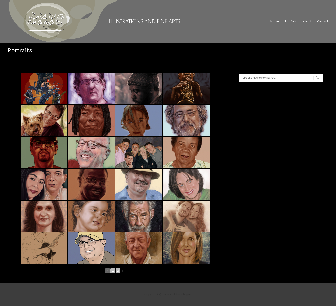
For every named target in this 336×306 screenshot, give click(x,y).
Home (274, 21)
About (307, 21)
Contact (322, 21)
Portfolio (291, 21)
